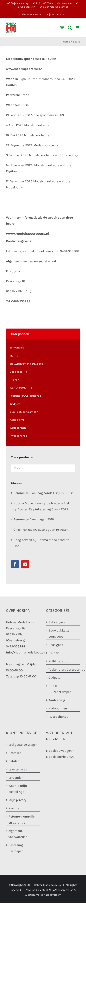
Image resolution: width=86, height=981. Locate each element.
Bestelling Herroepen (15, 848)
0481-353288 (15, 646)
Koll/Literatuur (59, 661)
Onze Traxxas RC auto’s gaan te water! (41, 529)
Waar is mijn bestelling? (17, 789)
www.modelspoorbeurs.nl (25, 69)
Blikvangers (57, 622)
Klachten (14, 808)
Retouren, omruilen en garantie (22, 819)
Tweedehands (58, 716)
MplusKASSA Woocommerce (56, 889)
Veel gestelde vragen (23, 744)
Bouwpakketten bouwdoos (59, 633)
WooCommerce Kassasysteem (43, 894)
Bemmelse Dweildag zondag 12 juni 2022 (43, 493)
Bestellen (15, 753)
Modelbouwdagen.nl (60, 751)
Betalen (13, 761)
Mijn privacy (17, 800)
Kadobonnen (57, 708)
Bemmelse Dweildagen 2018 (33, 519)
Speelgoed (55, 645)
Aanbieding (56, 700)
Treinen (53, 653)
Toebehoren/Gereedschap (63, 669)
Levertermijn (17, 769)
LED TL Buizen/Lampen (60, 689)
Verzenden (15, 777)
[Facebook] (15, 564)
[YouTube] (25, 564)
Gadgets (54, 677)
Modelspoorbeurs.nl (60, 757)
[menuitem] (43, 348)
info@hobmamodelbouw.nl (26, 652)
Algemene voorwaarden (17, 834)
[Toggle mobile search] (70, 28)
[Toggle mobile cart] (62, 28)
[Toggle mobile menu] (78, 28)
